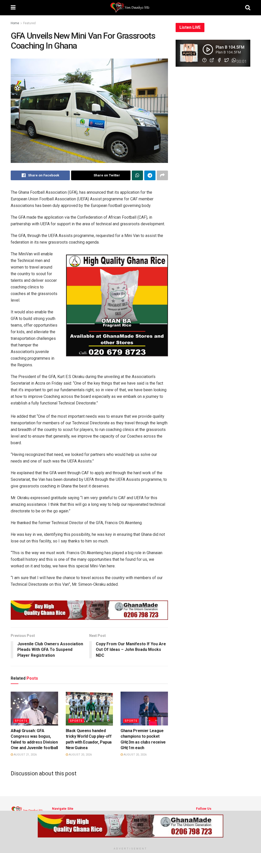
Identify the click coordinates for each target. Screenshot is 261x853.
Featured (29, 23)
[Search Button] (247, 7)
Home (15, 23)
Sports (21, 720)
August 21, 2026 (25, 754)
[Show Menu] (13, 7)
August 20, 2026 (80, 754)
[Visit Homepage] (130, 8)
